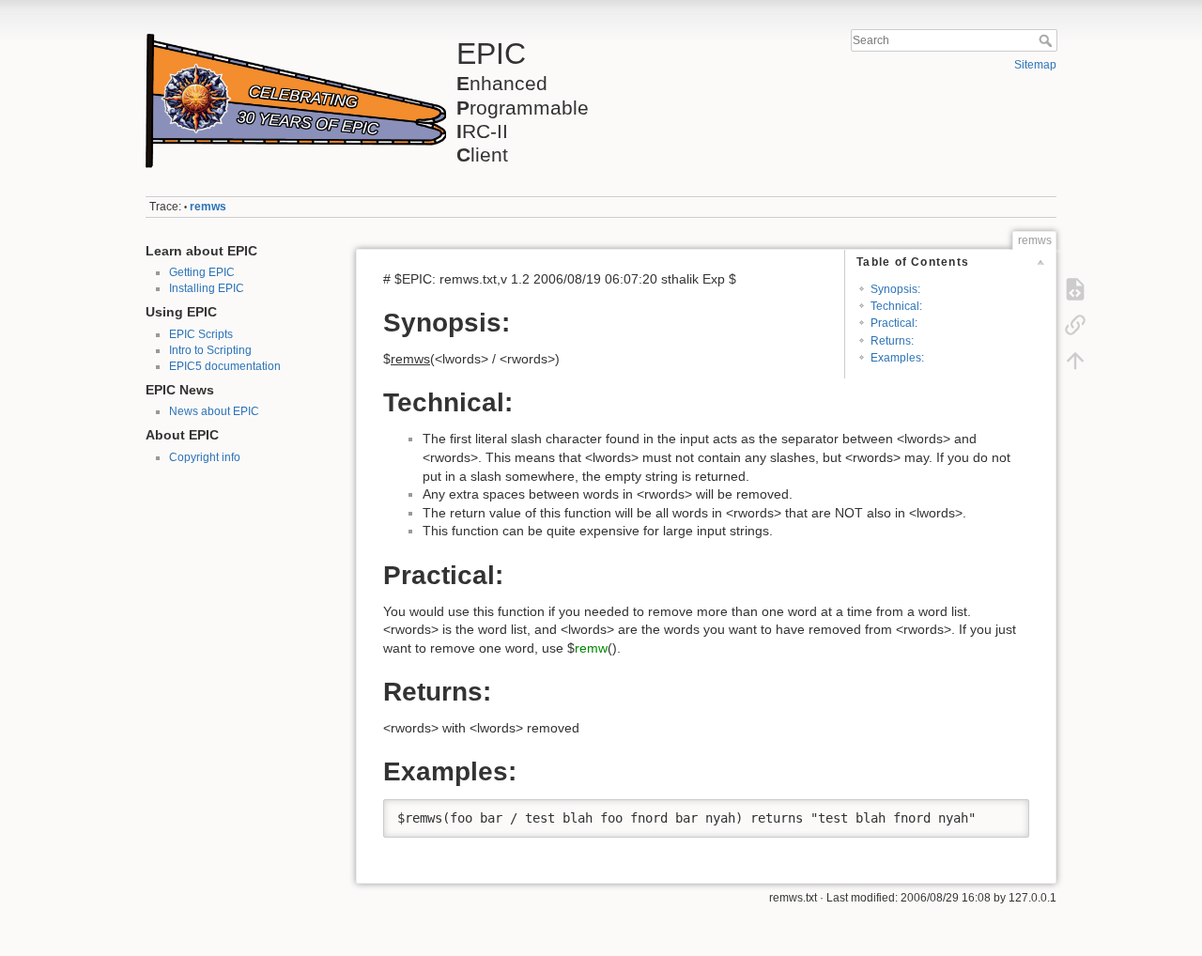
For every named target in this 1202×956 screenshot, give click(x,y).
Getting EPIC (202, 272)
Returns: (892, 340)
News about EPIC (214, 411)
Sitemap (1035, 64)
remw (591, 647)
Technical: (896, 306)
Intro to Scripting (210, 350)
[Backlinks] (1075, 325)
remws (208, 206)
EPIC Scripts (201, 334)
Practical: (894, 323)
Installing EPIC (206, 288)
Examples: (897, 357)
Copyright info (204, 457)
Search (1047, 40)
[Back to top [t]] (1075, 360)
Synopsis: (895, 289)
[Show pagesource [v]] (1075, 289)
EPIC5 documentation (225, 366)
